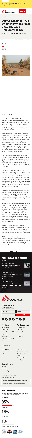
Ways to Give (5, 334)
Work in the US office (22, 351)
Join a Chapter (21, 336)
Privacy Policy (5, 368)
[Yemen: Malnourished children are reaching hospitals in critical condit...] (16, 266)
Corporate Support (6, 345)
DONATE (22, 11)
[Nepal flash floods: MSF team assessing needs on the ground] (16, 275)
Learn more (5, 397)
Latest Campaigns (21, 327)
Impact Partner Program (8, 338)
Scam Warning (5, 371)
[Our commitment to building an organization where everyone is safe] (16, 284)
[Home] (9, 11)
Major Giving (5, 336)
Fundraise (19, 329)
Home (3, 17)
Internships (19, 360)
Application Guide (21, 357)
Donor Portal (5, 329)
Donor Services (5, 327)
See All (3, 260)
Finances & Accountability (8, 332)
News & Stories (10, 17)
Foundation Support (7, 343)
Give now (4, 6)
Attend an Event (21, 332)
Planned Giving (5, 340)
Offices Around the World (8, 354)
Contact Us (4, 366)
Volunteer (19, 334)
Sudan (4, 49)
